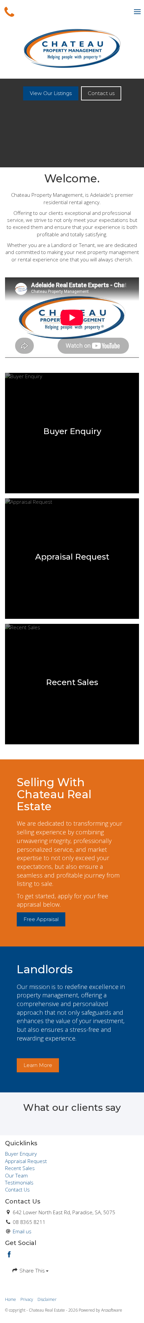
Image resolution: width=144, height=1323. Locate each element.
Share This (32, 1270)
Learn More (37, 1065)
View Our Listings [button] (51, 93)
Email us (22, 1231)
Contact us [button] (101, 93)
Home (10, 1299)
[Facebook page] (9, 1254)
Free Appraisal (41, 919)
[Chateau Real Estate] (72, 48)
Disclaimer (47, 1299)
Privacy (26, 1299)
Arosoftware (111, 1310)
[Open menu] (137, 11)
